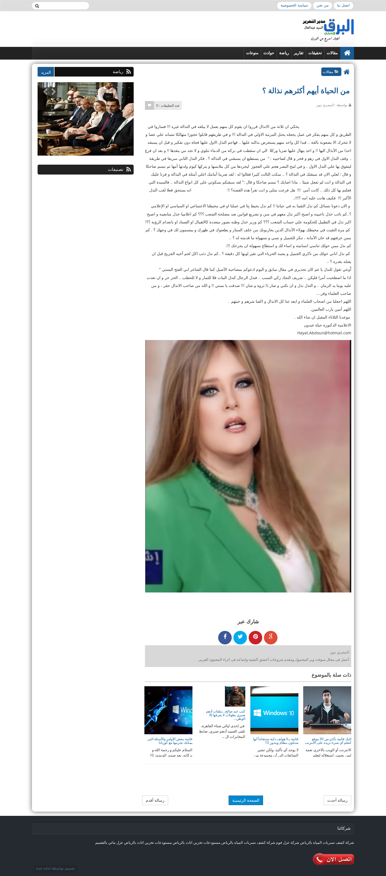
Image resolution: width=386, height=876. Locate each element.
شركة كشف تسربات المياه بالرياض (327, 842)
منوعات (252, 53)
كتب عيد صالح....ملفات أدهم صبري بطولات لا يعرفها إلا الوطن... (225, 715)
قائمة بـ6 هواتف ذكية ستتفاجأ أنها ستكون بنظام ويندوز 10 (275, 740)
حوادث (268, 53)
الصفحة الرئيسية (245, 800)
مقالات (332, 53)
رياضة (284, 53)
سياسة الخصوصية (294, 5)
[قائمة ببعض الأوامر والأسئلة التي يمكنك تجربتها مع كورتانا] (168, 709)
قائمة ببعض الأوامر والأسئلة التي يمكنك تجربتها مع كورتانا (170, 740)
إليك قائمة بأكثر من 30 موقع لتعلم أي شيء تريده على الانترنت (328, 740)
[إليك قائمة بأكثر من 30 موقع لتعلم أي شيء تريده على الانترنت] (327, 709)
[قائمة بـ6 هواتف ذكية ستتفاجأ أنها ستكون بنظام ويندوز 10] (274, 709)
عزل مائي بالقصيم (109, 842)
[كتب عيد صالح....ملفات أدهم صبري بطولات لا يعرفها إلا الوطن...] (235, 695)
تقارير (298, 53)
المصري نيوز (339, 652)
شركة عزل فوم (287, 842)
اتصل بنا (343, 5)
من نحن (322, 5)
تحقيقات (315, 53)
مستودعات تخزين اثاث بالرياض (196, 842)
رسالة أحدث (337, 800)
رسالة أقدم (155, 800)
